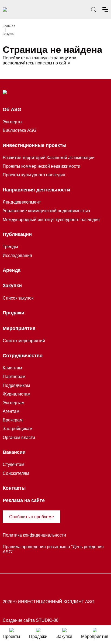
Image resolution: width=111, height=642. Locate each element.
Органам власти (19, 437)
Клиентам (12, 368)
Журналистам (16, 394)
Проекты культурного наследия (34, 175)
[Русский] (70, 9)
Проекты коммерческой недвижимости (41, 166)
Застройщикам (17, 428)
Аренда (11, 270)
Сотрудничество (23, 355)
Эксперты (12, 121)
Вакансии (14, 452)
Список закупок (18, 298)
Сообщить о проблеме (31, 516)
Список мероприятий (24, 340)
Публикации (17, 234)
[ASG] (5, 9)
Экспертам (14, 402)
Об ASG (12, 109)
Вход (82, 10)
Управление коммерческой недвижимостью (46, 210)
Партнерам (14, 376)
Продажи (13, 312)
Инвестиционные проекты (34, 145)
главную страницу (50, 58)
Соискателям (16, 473)
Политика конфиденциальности (34, 535)
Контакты (14, 488)
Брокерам (13, 420)
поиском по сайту (52, 63)
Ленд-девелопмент (22, 202)
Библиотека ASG (19, 130)
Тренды (10, 246)
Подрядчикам (16, 385)
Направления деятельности (36, 190)
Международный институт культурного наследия (51, 219)
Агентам (11, 411)
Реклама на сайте (24, 500)
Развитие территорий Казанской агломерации (49, 157)
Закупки (12, 285)
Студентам (13, 464)
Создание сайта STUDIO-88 (30, 620)
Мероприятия (19, 328)
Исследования (17, 255)
